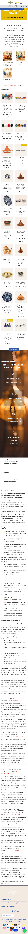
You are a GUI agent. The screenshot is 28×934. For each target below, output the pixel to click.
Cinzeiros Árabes (7, 74)
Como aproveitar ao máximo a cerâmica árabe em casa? (11, 480)
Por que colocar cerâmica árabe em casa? (11, 470)
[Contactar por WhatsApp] (25, 931)
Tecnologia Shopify (17, 921)
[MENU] (2, 9)
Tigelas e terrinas (21, 58)
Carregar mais (14, 349)
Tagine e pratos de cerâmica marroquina (7, 58)
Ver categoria (13, 701)
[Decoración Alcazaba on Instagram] (15, 911)
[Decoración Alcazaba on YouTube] (18, 911)
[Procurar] (22, 9)
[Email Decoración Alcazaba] (10, 911)
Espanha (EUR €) (6, 916)
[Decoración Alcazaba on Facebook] (13, 911)
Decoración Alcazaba (11, 919)
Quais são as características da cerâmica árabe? (11, 462)
